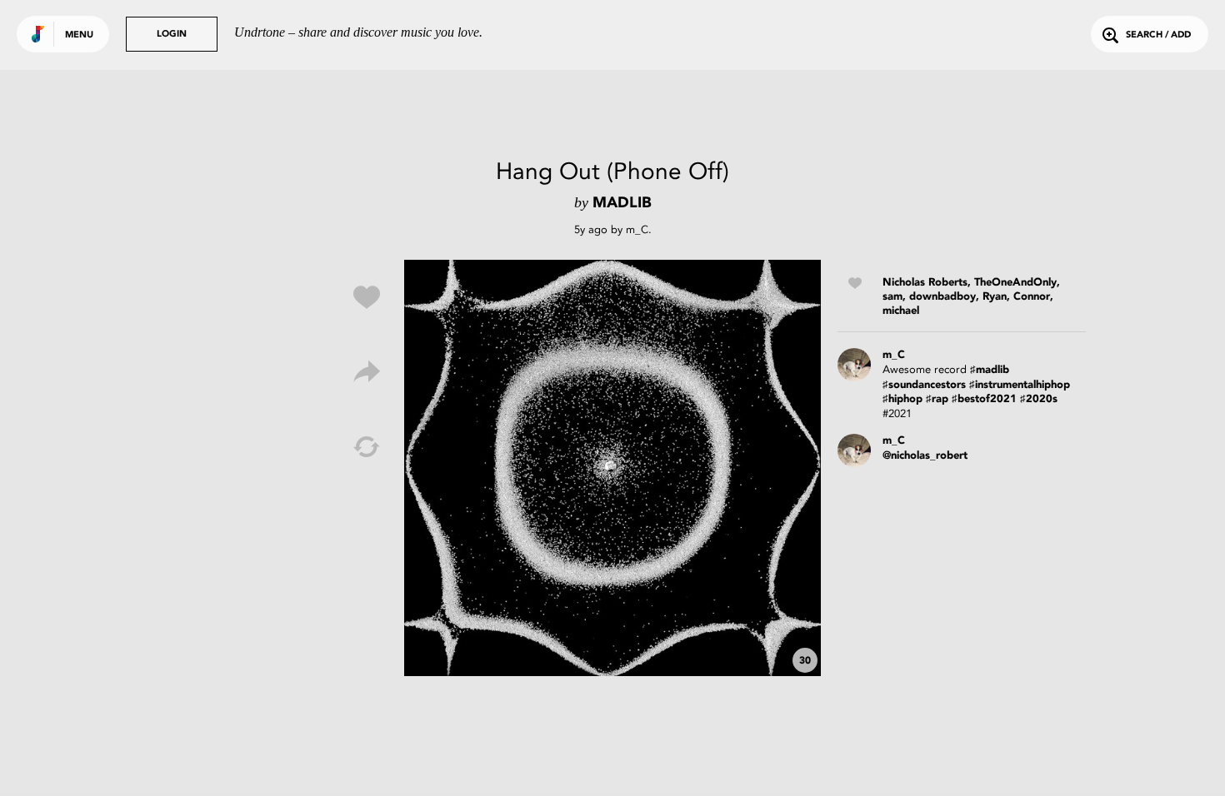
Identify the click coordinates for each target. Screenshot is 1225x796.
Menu (79, 35)
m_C (637, 229)
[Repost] (366, 447)
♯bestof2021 (984, 399)
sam (892, 296)
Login (172, 34)
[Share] (366, 372)
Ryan (994, 296)
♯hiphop (902, 399)
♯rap (937, 399)
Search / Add (1158, 35)
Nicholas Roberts (925, 282)
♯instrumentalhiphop (1019, 385)
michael (900, 311)
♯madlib (989, 370)
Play (612, 468)
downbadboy (942, 296)
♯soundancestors (924, 385)
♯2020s (1039, 399)
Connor (1031, 296)
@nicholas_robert (925, 455)
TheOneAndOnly (1015, 282)
